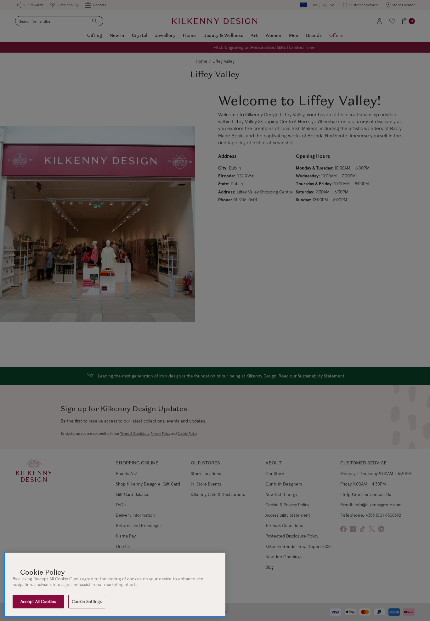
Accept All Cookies (38, 601)
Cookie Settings (87, 601)
